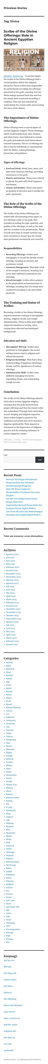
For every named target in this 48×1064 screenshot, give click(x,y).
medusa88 (8, 1050)
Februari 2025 (12, 602)
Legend (9, 817)
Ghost (9, 778)
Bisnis (9, 698)
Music (9, 839)
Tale (8, 916)
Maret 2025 (11, 599)
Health (9, 781)
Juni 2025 (10, 590)
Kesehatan (11, 810)
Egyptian (38, 440)
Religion (14, 442)
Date (8, 743)
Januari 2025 (12, 606)
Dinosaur (10, 749)
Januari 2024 (12, 644)
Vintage (9, 932)
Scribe (24, 442)
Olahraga (10, 852)
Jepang (9, 801)
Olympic (10, 855)
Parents (9, 858)
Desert (9, 746)
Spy (7, 910)
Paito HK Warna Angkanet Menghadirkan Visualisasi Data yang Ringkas (23, 492)
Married (9, 826)
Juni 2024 (10, 628)
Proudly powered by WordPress (29, 1060)
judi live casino (10, 1024)
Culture (9, 736)
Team (8, 920)
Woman (9, 939)
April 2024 (11, 635)
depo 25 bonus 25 (12, 1018)
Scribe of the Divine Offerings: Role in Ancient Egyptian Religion (20, 37)
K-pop (9, 807)
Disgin (9, 752)
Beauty (9, 691)
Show (8, 903)
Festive (9, 762)
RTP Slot (8, 967)
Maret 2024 (11, 638)
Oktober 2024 (12, 615)
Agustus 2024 (12, 622)
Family (9, 756)
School (9, 887)
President (10, 875)
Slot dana (8, 986)
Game (8, 772)
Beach (9, 688)
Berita (9, 694)
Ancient (25, 440)
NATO (9, 849)
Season (9, 894)
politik (9, 871)
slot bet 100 (9, 960)
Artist (8, 685)
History (9, 788)
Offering (7, 442)
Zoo (8, 942)
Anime (9, 678)
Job (7, 804)
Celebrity (10, 717)
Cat (7, 714)
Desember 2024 (13, 609)
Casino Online (10, 979)
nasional (10, 846)
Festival (9, 759)
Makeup (10, 823)
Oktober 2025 (12, 580)
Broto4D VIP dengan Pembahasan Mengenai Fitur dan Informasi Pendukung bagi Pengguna (21, 482)
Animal (9, 675)
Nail (8, 842)
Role (19, 442)
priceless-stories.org (13, 76)
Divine (31, 440)
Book (8, 701)
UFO (8, 926)
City (8, 727)
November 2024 (13, 612)
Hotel (8, 791)
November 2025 (13, 577)
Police (9, 868)
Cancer (9, 711)
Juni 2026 (10, 561)
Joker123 (8, 992)
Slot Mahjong (10, 999)
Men (8, 830)
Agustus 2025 (12, 583)
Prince (9, 878)
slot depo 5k (9, 1037)
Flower (9, 765)
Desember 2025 (13, 573)
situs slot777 (9, 1012)
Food (8, 768)
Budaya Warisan (13, 707)
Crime (9, 733)
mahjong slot (10, 1031)
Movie (9, 836)
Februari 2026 (12, 567)
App (8, 682)
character (10, 723)
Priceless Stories (15, 8)
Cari (5, 455)
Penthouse (11, 865)
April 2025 (11, 596)
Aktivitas (10, 669)
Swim (8, 913)
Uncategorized (13, 929)
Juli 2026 (10, 557)
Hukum (9, 794)
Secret (9, 897)
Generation (11, 775)
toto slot (8, 1044)
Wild (8, 936)
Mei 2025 (10, 593)
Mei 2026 (10, 564)
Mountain (10, 833)
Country (17, 440)
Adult (8, 666)
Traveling (10, 923)
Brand (9, 704)
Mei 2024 (10, 631)
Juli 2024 (10, 625)
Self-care (10, 900)
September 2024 (13, 618)
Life (8, 820)
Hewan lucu (11, 785)
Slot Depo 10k (10, 973)
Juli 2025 (10, 586)
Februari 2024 (12, 641)
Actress (9, 662)
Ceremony (10, 720)
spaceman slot (12, 907)
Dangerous (11, 739)
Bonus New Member (13, 1005)
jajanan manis (12, 797)
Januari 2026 (12, 570)
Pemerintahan (12, 862)
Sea (7, 891)
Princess (10, 881)
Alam (8, 672)
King (8, 813)
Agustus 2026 (12, 554)
